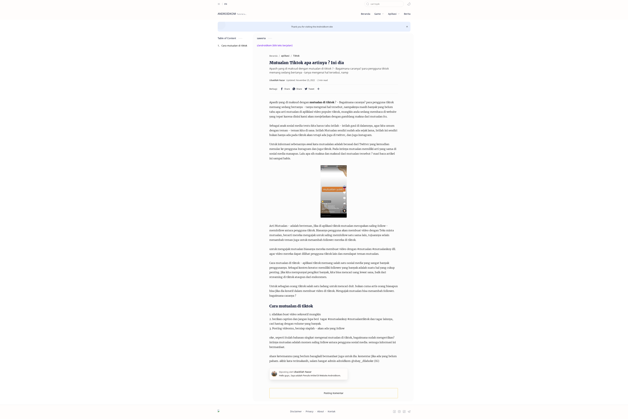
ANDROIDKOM (227, 14)
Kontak (331, 411)
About (320, 411)
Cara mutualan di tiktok (234, 45)
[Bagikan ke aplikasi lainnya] (318, 88)
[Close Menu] (407, 26)
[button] (408, 3)
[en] (225, 3)
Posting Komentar (333, 393)
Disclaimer (296, 411)
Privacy (309, 411)
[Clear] (401, 4)
